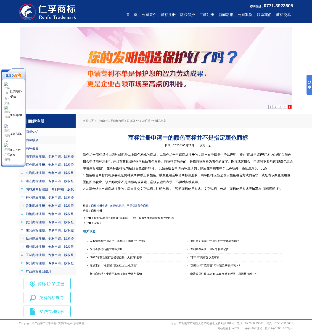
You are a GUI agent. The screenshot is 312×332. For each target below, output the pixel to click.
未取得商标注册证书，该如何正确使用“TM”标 (117, 241)
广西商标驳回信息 (38, 271)
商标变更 (32, 148)
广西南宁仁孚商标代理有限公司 (116, 120)
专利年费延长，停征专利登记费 (209, 249)
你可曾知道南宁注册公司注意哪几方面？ (215, 241)
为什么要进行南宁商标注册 (106, 249)
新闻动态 (226, 15)
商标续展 (32, 140)
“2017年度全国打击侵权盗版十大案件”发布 (116, 257)
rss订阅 (235, 328)
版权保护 (187, 15)
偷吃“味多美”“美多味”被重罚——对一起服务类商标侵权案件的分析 (134, 218)
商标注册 (168, 15)
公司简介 (149, 15)
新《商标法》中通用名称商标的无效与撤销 (116, 273)
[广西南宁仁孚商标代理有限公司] (47, 21)
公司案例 (245, 15)
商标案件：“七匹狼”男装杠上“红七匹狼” (113, 265)
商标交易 (283, 15)
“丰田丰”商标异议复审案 (204, 257)
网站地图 (222, 328)
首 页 (131, 15)
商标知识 (32, 132)
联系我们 (264, 15)
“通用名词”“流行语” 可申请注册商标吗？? (215, 265)
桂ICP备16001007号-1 (279, 328)
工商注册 (206, 15)
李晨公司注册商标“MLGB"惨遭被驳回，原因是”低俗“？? (224, 273)
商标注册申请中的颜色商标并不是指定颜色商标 (120, 205)
